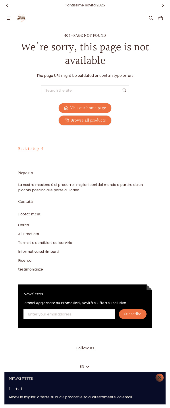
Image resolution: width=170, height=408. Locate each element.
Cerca (23, 225)
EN (82, 366)
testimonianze (30, 269)
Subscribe (132, 314)
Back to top (28, 148)
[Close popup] (160, 378)
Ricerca (24, 260)
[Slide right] (163, 5)
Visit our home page (88, 108)
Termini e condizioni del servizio (45, 242)
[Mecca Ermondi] (21, 18)
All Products (28, 233)
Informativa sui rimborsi (38, 251)
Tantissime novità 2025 (85, 5)
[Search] (124, 90)
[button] (151, 18)
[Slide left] (7, 5)
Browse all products (88, 120)
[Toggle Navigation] (9, 18)
